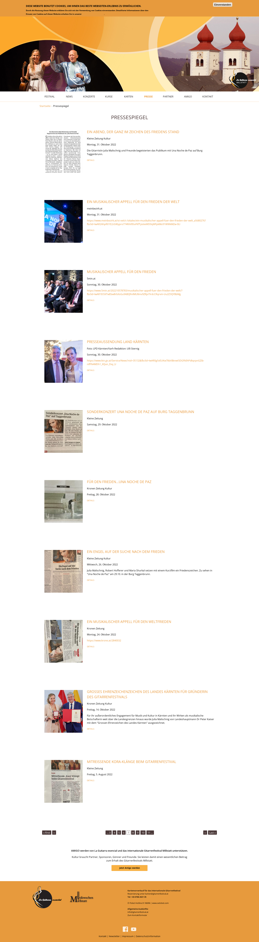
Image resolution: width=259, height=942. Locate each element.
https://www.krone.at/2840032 (104, 640)
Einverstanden (222, 4)
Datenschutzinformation (93, 14)
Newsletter (114, 936)
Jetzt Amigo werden (129, 867)
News (69, 96)
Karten (128, 96)
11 (150, 832)
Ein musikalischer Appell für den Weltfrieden (129, 621)
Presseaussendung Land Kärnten (118, 341)
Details (90, 160)
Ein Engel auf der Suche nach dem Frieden (126, 551)
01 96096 (146, 903)
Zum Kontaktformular (137, 915)
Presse (148, 96)
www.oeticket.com (160, 903)
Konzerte (89, 96)
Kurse (109, 96)
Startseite (45, 106)
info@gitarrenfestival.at (138, 912)
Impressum (128, 936)
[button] (63, 151)
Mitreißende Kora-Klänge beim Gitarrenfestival (131, 761)
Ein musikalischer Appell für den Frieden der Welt (133, 201)
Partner (168, 96)
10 (144, 832)
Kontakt (207, 96)
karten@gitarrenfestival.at (156, 893)
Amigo (188, 96)
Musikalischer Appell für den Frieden (121, 271)
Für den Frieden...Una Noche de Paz (119, 481)
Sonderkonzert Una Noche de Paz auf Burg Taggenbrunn (140, 411)
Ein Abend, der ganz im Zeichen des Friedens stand (133, 131)
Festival (50, 96)
